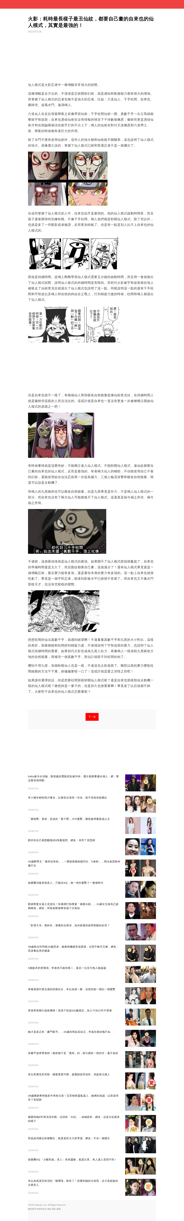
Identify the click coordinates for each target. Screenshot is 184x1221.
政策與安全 (42, 1209)
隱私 (54, 1209)
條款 (49, 1209)
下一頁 (92, 717)
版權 (58, 1209)
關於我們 (32, 1209)
